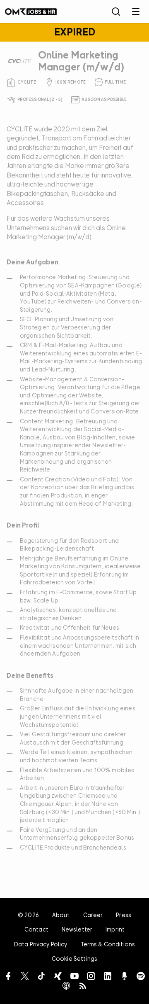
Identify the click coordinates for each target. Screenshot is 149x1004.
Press (123, 915)
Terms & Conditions (108, 944)
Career (93, 915)
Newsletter (77, 929)
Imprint (115, 929)
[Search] (116, 11)
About (61, 915)
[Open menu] (135, 11)
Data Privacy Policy (40, 944)
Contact (36, 929)
